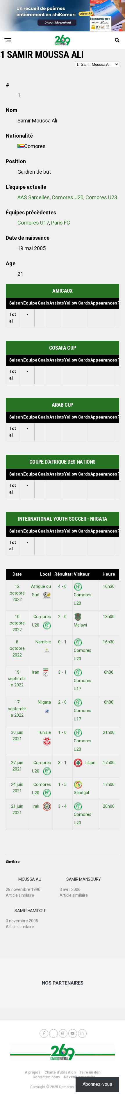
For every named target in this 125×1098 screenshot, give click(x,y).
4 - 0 (62, 586)
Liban (89, 762)
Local (45, 574)
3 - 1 (62, 672)
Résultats (63, 574)
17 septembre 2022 (17, 709)
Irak (36, 806)
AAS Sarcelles (33, 197)
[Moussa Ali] (33, 885)
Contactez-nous (46, 1077)
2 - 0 (62, 616)
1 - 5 (62, 784)
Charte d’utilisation (60, 1072)
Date (17, 574)
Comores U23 (101, 197)
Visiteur (82, 574)
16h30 (109, 586)
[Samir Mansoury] (86, 885)
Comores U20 (67, 197)
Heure (109, 574)
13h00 (109, 616)
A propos (32, 1072)
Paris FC (60, 223)
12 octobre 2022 (17, 593)
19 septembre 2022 (17, 679)
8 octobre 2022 (17, 649)
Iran (36, 672)
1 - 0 (62, 732)
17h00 (109, 762)
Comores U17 (33, 223)
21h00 (109, 732)
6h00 (108, 672)
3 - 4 (62, 806)
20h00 (109, 806)
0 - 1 (62, 642)
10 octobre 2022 (17, 623)
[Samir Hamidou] (33, 916)
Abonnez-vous (97, 1084)
